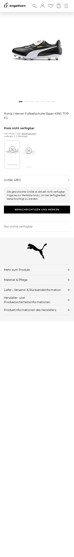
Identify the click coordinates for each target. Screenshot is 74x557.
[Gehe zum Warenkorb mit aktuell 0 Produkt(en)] (58, 6)
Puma (8, 113)
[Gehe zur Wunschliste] (51, 6)
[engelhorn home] (15, 6)
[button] (42, 6)
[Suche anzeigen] (34, 6)
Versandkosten (29, 133)
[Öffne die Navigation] (66, 6)
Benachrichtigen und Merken (37, 209)
